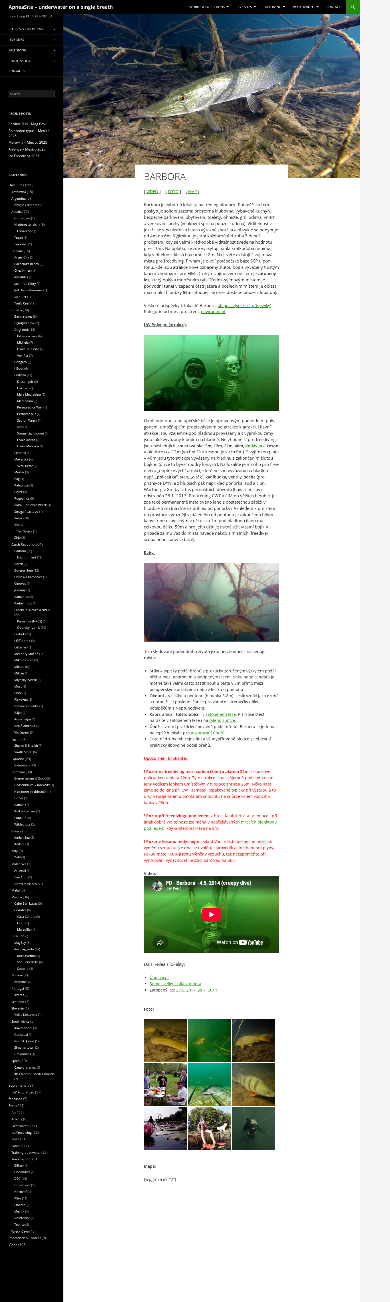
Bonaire (17, 251)
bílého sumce (222, 720)
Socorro (23, 968)
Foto (12, 1105)
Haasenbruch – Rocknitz (32, 785)
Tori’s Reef (21, 303)
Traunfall (20, 244)
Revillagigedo (24, 949)
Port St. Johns (24, 1041)
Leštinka (20, 634)
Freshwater (19, 1126)
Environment (26, 557)
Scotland (17, 1001)
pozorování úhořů (208, 733)
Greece (16, 831)
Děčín (18, 1178)
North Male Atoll (26, 884)
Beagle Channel (25, 205)
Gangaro (20, 362)
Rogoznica (21, 498)
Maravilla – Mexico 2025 (28, 142)
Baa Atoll (20, 877)
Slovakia (17, 1008)
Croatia (16, 310)
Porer (18, 492)
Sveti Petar (25, 466)
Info (12, 1112)
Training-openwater (26, 1152)
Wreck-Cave (20, 1231)
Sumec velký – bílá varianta (175, 983)
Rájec (18, 712)
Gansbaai (21, 1034)
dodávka (253, 445)
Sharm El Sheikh (26, 745)
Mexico (16, 897)
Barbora (20, 551)
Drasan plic (25, 381)
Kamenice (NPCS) (29, 621)
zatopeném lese (221, 714)
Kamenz (20, 804)
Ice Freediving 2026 (24, 156)
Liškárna (20, 647)
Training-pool (21, 1159)
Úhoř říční (159, 977)
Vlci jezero (21, 732)
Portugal (17, 988)
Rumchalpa (22, 719)
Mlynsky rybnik (25, 680)
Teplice (19, 1224)
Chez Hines (22, 270)
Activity (16, 1119)
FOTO (173, 191)
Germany (18, 772)
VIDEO (152, 191)
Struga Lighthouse (30, 433)
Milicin (19, 673)
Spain (15, 1061)
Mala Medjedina (29, 394)
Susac (18, 518)
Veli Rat (22, 355)
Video (13, 1245)
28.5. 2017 (186, 990)
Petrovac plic (26, 414)
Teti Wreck (24, 531)
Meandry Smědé (26, 654)
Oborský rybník (28, 627)
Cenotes (20, 910)
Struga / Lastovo (26, 511)
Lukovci (23, 388)
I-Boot (18, 368)
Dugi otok (21, 329)
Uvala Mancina (28, 446)
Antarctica (18, 192)
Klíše (17, 1198)
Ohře (18, 693)
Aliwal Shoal (23, 1028)
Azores (19, 995)
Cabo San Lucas (25, 903)
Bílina (18, 1165)
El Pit (21, 923)
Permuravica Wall (30, 407)
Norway (17, 975)
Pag (17, 478)
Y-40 (17, 857)
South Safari (23, 752)
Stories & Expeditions (207, 7)
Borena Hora (23, 570)
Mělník (19, 1211)
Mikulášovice (23, 660)
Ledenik (20, 452)
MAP (192, 191)
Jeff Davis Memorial (28, 290)
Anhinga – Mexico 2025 (27, 149)
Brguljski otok (24, 323)
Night (15, 1139)
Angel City (21, 257)
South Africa (20, 1021)
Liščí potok (22, 640)
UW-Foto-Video (22, 1092)
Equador (17, 759)
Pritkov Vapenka (26, 706)
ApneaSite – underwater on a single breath (61, 6)
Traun (18, 237)
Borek (18, 564)
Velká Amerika (24, 726)
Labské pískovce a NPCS (32, 610)
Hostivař (20, 1191)
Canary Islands (25, 1067)
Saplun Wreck (27, 420)
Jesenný (20, 590)
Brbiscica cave (27, 336)
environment (213, 311)
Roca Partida (26, 956)
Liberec (19, 1205)
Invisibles (21, 277)
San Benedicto (27, 962)
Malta (15, 890)
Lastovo (20, 375)
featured (15, 1099)
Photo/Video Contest (25, 1238)
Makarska (21, 459)
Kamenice (21, 596)
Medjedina (25, 401)
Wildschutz (22, 824)
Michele (23, 342)
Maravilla (24, 929)
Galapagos (22, 765)
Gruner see (22, 218)
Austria (16, 211)
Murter (19, 472)
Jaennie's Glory (25, 283)
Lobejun (20, 818)
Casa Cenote (26, 916)
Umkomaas (22, 1054)
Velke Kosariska (25, 1014)
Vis (16, 524)
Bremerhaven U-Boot (29, 778)
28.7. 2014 (207, 990)
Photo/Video (304, 7)
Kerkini (19, 844)
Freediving (272, 7)
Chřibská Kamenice (28, 577)
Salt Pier (20, 297)
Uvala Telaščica (28, 349)
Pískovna (21, 699)
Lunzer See (25, 231)
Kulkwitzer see (24, 811)
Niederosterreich (26, 224)
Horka (18, 798)
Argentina (18, 198)
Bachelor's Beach (26, 264)
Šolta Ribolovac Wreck (30, 505)
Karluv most (23, 603)
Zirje (17, 537)
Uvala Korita (26, 440)
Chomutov (22, 1172)
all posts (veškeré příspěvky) (244, 305)
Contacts (334, 7)
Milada (19, 666)
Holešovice (22, 1185)
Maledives (18, 864)
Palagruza (21, 485)
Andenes (20, 981)
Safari (15, 1146)
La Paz (19, 936)
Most (18, 686)
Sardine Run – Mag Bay (27, 124)
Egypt (15, 739)
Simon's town (24, 1047)
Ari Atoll (20, 870)
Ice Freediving (21, 1132)
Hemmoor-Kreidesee (29, 791)
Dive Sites (244, 7)
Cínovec (20, 583)
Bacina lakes (23, 316)
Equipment (17, 1085)
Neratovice (22, 1218)
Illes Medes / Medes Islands (34, 1074)
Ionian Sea (22, 837)
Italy (14, 851)
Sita (20, 426)
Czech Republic (22, 544)
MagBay (20, 942)
